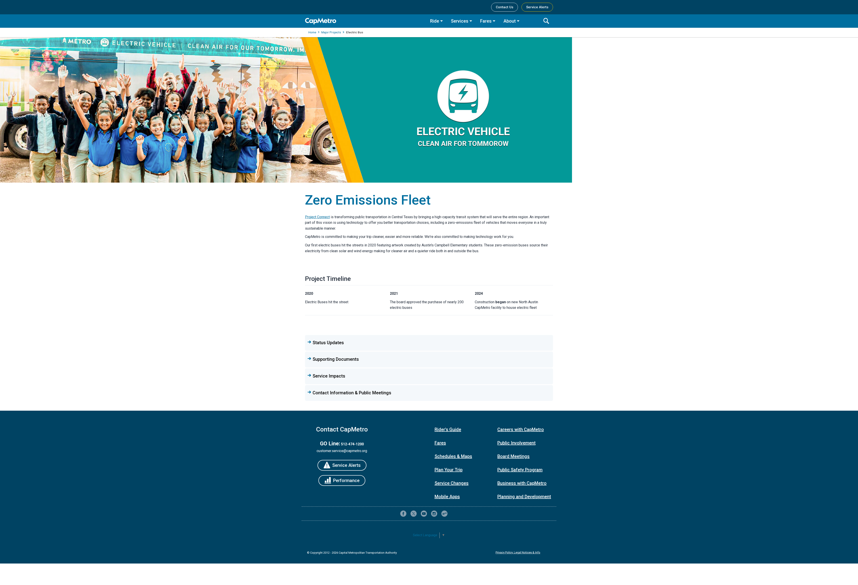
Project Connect (317, 217)
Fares (486, 21)
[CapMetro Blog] (444, 513)
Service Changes (452, 483)
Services (459, 21)
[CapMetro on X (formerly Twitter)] (413, 513)
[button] (429, 343)
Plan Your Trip (449, 469)
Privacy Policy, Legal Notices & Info (518, 552)
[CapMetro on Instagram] (434, 513)
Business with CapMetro (522, 483)
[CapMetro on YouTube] (424, 513)
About (509, 21)
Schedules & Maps (453, 456)
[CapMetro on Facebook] (403, 513)
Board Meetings (513, 456)
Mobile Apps (447, 496)
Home (312, 32)
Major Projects (331, 32)
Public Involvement (516, 443)
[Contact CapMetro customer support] (454, 513)
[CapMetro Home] (364, 21)
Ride (434, 21)
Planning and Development (524, 496)
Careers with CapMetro (520, 429)
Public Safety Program (520, 469)
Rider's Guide (448, 429)
